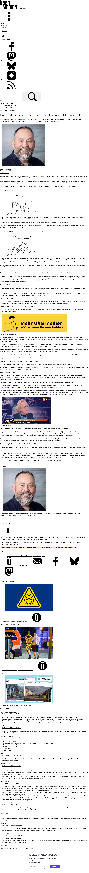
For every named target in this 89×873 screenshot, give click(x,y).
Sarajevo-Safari (6, 38)
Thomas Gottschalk (26, 556)
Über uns (5, 25)
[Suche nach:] (11, 100)
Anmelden (11, 103)
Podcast (4, 31)
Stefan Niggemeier (6, 513)
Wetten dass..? (37, 556)
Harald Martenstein (12, 556)
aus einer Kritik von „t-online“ (80, 339)
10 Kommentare (4, 173)
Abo (3, 23)
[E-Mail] (37, 565)
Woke (43, 556)
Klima (4, 34)
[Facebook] (56, 565)
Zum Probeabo (9, 107)
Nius (19, 556)
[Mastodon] (9, 575)
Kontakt (4, 27)
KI (3, 36)
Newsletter (5, 29)
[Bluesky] (74, 565)
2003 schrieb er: (65, 428)
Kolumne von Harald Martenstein (30, 186)
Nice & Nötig (6, 39)
